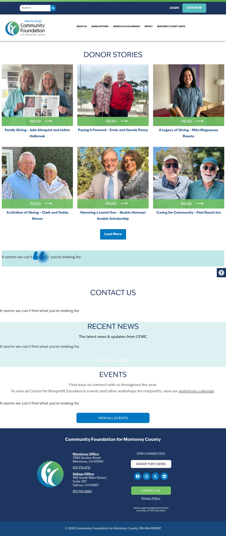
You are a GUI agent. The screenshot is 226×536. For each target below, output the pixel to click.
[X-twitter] (155, 476)
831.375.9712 (81, 467)
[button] (221, 272)
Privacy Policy (150, 498)
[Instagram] (146, 476)
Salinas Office (83, 474)
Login (174, 8)
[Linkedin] (164, 476)
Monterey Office (86, 454)
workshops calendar (196, 391)
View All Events (113, 418)
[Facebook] (137, 476)
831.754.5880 (82, 491)
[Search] (53, 8)
